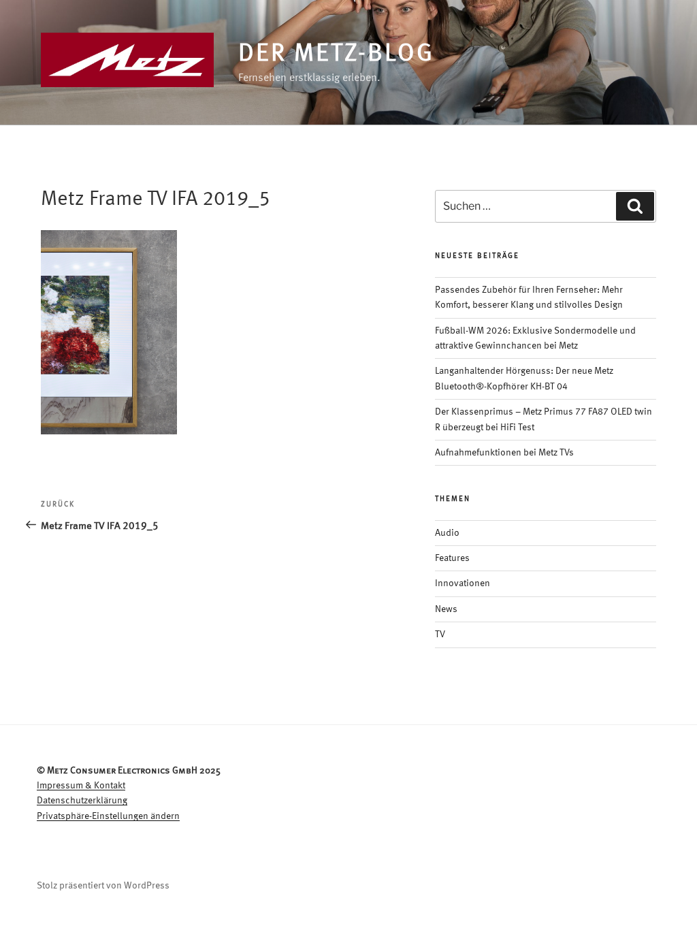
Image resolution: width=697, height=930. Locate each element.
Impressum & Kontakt (81, 785)
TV (440, 634)
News (446, 609)
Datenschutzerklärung (82, 800)
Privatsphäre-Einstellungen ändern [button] (108, 816)
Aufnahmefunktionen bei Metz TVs (504, 453)
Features (452, 558)
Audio (447, 533)
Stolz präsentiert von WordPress (103, 886)
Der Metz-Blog (336, 54)
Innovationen (462, 583)
